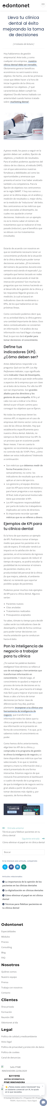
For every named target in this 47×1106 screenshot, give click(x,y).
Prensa (4, 982)
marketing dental (19, 101)
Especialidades (8, 931)
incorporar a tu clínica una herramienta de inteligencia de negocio (23, 711)
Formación (6, 1012)
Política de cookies (10, 1052)
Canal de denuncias (10, 1057)
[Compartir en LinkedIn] (17, 867)
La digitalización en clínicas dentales (24, 890)
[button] (24, 1089)
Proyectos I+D (29, 1098)
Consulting (6, 947)
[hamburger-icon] (43, 4)
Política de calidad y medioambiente (19, 1036)
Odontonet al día (9, 1022)
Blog (3, 952)
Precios (5, 942)
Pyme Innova (21, 1101)
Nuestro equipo (9, 977)
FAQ (3, 957)
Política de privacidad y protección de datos (22, 1047)
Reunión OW (7, 1017)
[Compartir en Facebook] (11, 867)
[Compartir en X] (5, 867)
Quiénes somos (9, 971)
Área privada (7, 1006)
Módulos (5, 936)
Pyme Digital (32, 1101)
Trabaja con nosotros (11, 987)
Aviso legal (6, 1041)
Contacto (5, 992)
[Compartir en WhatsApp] (23, 867)
